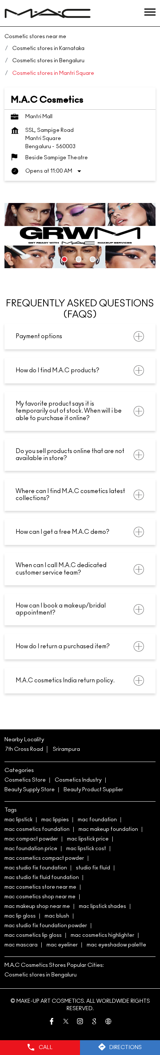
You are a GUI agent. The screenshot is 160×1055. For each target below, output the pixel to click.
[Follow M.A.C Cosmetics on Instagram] (80, 1022)
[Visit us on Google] (94, 1022)
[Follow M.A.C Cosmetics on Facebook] (52, 1022)
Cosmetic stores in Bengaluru (40, 975)
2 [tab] (78, 259)
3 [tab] (93, 259)
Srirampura (66, 749)
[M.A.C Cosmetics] (47, 13)
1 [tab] (64, 259)
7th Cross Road (24, 749)
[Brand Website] (108, 1022)
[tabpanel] (80, 235)
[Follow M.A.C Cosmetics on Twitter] (66, 1022)
